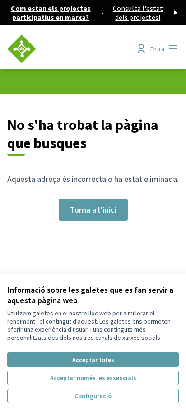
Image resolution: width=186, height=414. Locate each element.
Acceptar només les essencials (93, 378)
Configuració (93, 396)
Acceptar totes (93, 360)
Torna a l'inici (93, 210)
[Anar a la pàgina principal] (70, 48)
